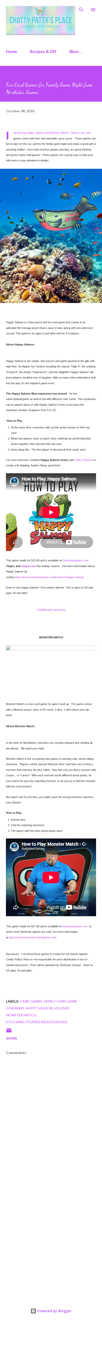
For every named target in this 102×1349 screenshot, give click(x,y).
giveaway (15, 1008)
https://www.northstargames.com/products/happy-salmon (49, 577)
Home (11, 52)
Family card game (60, 1001)
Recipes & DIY (43, 52)
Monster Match (21, 1015)
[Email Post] (9, 1032)
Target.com (28, 566)
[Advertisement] (51, 1236)
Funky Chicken (84, 459)
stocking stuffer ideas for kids (36, 1022)
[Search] (81, 9)
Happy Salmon (39, 1008)
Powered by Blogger (54, 1311)
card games (31, 1001)
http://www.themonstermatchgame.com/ (32, 937)
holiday (61, 1008)
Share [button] (11, 1038)
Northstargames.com (75, 560)
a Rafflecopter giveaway (51, 609)
